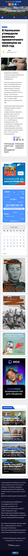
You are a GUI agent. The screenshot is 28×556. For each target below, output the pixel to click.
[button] (25, 17)
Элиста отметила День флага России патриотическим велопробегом (13, 467)
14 (17, 240)
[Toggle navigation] (14, 17)
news (9, 50)
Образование (7, 416)
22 (20, 243)
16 (23, 240)
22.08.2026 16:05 (9, 439)
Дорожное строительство (10, 448)
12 (10, 240)
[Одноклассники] (20, 140)
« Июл (4, 253)
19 (10, 243)
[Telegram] (23, 140)
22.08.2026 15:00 (9, 455)
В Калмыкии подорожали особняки (19, 146)
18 (7, 243)
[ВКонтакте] (17, 140)
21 (17, 243)
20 (14, 243)
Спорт (11, 462)
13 (14, 240)
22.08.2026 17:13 (9, 422)
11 (7, 240)
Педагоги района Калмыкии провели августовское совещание (13, 421)
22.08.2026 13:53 (9, 469)
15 (20, 240)
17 (4, 243)
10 (4, 240)
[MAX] (14, 140)
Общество (13, 416)
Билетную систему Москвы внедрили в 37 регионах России (13, 436)
